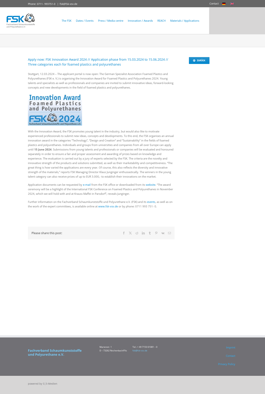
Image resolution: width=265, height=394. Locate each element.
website (150, 184)
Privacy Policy (226, 364)
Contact (214, 3)
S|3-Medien (50, 383)
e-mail (87, 184)
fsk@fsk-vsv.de (68, 4)
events (151, 202)
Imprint (230, 347)
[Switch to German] (224, 3)
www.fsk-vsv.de (108, 206)
